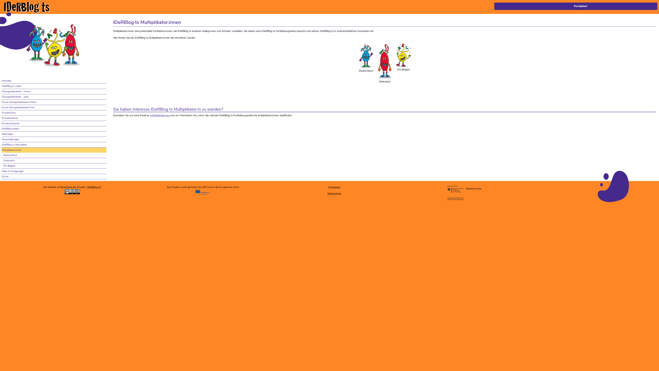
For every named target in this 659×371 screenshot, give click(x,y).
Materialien (7, 134)
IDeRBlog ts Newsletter (14, 144)
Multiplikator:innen (11, 150)
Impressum (334, 187)
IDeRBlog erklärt (10, 128)
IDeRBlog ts (26, 7)
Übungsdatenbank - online (16, 91)
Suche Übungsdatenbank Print (18, 107)
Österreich (9, 160)
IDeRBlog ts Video (11, 86)
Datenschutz (334, 193)
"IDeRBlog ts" (93, 187)
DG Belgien (9, 165)
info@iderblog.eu (159, 115)
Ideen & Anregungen (13, 171)
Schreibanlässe (10, 118)
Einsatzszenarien (11, 123)
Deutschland (10, 155)
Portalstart (580, 6)
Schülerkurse (9, 112)
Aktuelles (6, 80)
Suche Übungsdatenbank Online (19, 102)
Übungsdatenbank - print (15, 96)
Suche (5, 176)
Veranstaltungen (10, 139)
